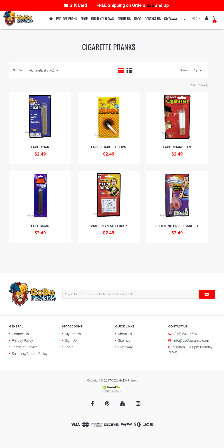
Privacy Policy (22, 340)
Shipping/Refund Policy (29, 354)
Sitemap (124, 340)
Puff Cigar (40, 226)
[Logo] (18, 18)
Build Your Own (102, 18)
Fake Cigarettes (177, 147)
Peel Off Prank (66, 18)
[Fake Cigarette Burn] (109, 116)
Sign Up (71, 340)
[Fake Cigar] (40, 116)
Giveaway (170, 18)
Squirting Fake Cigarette (177, 226)
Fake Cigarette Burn (108, 147)
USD (195, 18)
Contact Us (153, 18)
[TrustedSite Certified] (112, 389)
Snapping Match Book (109, 226)
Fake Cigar (40, 147)
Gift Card (78, 5)
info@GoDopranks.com (191, 340)
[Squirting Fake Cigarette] (177, 195)
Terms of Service (25, 347)
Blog (137, 18)
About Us (124, 18)
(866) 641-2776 (185, 334)
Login (69, 347)
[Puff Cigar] (40, 195)
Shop (84, 18)
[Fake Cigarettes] (177, 116)
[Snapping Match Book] (109, 195)
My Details (73, 334)
